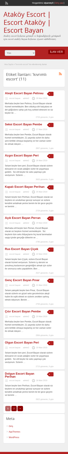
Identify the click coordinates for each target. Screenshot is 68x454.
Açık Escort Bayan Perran (22, 218)
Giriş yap (59, 3)
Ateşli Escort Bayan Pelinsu (24, 93)
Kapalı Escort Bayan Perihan (24, 186)
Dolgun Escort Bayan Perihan (19, 375)
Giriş (11, 426)
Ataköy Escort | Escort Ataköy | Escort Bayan (27, 22)
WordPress (14, 437)
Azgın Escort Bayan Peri (22, 155)
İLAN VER (56, 51)
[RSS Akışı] (6, 2)
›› (20, 408)
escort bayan (14, 98)
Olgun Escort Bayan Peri (22, 342)
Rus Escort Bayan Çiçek (21, 249)
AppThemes (14, 432)
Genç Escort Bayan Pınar (22, 280)
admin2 (26, 98)
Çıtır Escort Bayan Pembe (23, 311)
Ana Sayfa (8, 64)
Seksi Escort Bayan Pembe (23, 124)
